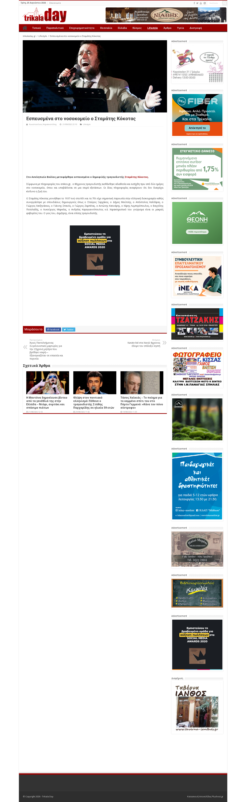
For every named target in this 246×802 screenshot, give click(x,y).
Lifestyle (152, 27)
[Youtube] (200, 3)
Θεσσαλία (106, 27)
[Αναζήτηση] (224, 3)
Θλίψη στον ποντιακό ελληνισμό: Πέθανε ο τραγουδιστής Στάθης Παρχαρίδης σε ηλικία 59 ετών (93, 402)
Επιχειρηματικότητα (81, 27)
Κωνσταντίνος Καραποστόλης (43, 124)
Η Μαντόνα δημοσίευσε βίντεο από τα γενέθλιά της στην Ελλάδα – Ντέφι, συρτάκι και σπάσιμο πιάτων (46, 402)
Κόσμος (137, 27)
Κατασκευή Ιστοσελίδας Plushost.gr (205, 771)
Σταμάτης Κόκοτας (136, 177)
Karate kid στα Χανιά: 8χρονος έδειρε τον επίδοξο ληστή (144, 343)
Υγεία (180, 27)
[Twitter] (197, 3)
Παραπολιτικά (55, 27)
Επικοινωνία (55, 3)
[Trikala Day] (43, 14)
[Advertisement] (94, 151)
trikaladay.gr (29, 36)
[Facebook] (194, 3)
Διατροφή (196, 27)
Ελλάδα (122, 27)
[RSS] (204, 3)
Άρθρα (167, 27)
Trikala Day (25, 27)
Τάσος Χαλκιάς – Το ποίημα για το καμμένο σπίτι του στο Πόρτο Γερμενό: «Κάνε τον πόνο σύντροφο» (141, 402)
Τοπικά (36, 27)
